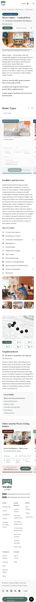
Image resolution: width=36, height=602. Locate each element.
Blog (4, 576)
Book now (7, 28)
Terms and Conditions (9, 586)
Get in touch (16, 557)
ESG (4, 566)
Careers (5, 562)
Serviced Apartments (18, 516)
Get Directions (7, 24)
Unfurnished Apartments (18, 529)
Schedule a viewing (21, 28)
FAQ (15, 562)
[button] (9, 325)
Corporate (29, 517)
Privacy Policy (22, 586)
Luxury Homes (16, 510)
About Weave (5, 557)
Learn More (26, 170)
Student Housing (17, 542)
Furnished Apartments (18, 523)
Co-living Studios (17, 535)
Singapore (6, 515)
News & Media (5, 571)
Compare (25, 134)
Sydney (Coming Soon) (6, 524)
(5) (9, 342)
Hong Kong (10, 9)
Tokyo (5, 518)
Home (4, 9)
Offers (27, 513)
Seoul (5, 511)
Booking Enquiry (15, 170)
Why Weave (27, 508)
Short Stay (18, 547)
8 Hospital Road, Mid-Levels (12, 451)
